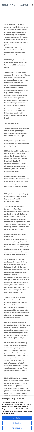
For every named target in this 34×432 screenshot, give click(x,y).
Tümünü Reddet (17, 428)
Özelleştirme (17, 423)
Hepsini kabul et (17, 418)
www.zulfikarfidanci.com (13, 239)
